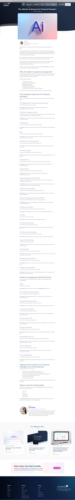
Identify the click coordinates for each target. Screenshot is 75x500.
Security (8, 496)
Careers (23, 489)
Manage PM (29, 4)
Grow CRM (36, 4)
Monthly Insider (40, 496)
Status (8, 487)
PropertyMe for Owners (25, 497)
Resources (53, 4)
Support (8, 489)
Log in (67, 4)
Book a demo (61, 4)
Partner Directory (41, 494)
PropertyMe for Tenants (25, 496)
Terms (8, 492)
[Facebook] (59, 490)
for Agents (5, 5)
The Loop (23, 492)
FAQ (38, 490)
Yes (59, 1)
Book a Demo (57, 468)
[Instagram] (63, 490)
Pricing (47, 4)
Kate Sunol (26, 42)
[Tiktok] (68, 490)
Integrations (40, 492)
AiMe (42, 4)
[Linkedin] (61, 490)
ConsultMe (9, 490)
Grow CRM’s (42, 288)
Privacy (8, 494)
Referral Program (24, 490)
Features (39, 487)
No (62, 1)
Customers (23, 494)
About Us (23, 487)
